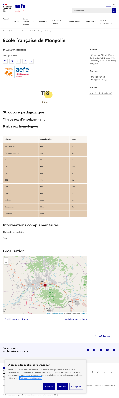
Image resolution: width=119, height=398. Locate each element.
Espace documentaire (106, 21)
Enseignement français (57, 21)
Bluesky (88, 349)
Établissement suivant (76, 319)
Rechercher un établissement (21, 31)
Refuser (62, 386)
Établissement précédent (17, 319)
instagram (107, 349)
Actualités (90, 22)
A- (114, 4)
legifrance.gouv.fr (103, 372)
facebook (101, 349)
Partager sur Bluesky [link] (11, 61)
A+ (108, 4)
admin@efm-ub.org (97, 79)
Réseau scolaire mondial (26, 22)
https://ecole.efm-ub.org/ (100, 93)
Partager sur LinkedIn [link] (18, 61)
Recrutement (74, 22)
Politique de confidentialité (30, 378)
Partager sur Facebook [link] (5, 61)
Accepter (49, 386)
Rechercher (114, 10)
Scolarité (41, 22)
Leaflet (48, 313)
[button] (45, 285)
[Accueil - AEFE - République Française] (20, 8)
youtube (114, 349)
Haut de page (103, 335)
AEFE (14, 22)
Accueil (6, 19)
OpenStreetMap (58, 313)
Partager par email (24, 61)
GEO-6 (84, 313)
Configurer (76, 386)
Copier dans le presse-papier (31, 61)
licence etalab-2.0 (50, 395)
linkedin (94, 349)
